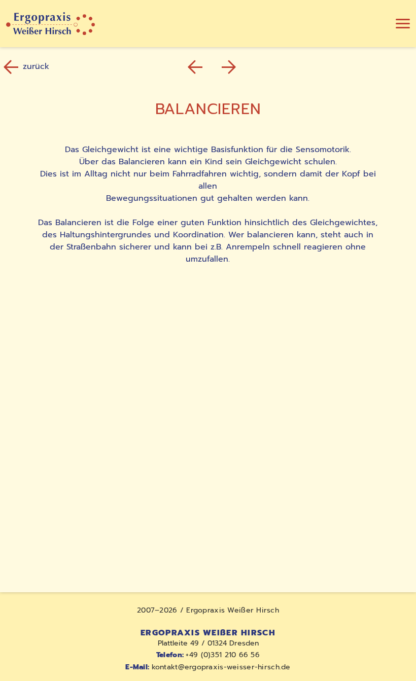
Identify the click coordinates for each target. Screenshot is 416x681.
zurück (36, 67)
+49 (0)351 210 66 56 (208, 655)
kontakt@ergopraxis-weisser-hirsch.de (207, 667)
